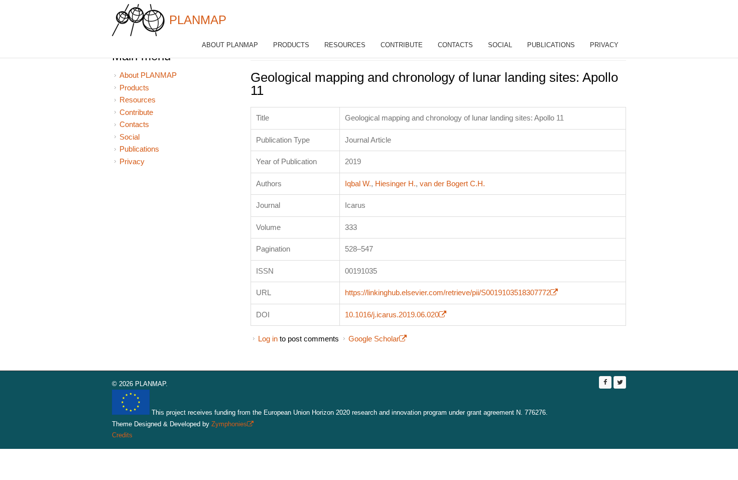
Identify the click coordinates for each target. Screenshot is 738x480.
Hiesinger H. (395, 183)
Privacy (604, 45)
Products (291, 45)
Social (500, 45)
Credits (122, 435)
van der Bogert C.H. (452, 183)
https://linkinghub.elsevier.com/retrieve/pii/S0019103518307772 (451, 292)
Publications (551, 45)
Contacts (455, 45)
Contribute (402, 45)
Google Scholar (377, 338)
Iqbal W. (358, 183)
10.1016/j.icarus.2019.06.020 (395, 314)
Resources (344, 45)
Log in (268, 338)
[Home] (138, 20)
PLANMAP (197, 20)
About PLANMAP (230, 45)
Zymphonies (231, 424)
